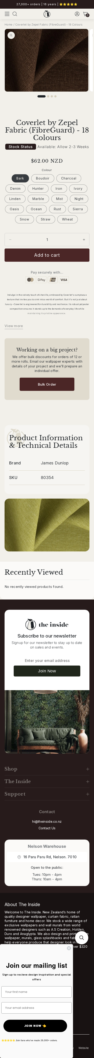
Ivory (78, 188)
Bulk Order (47, 384)
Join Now (47, 671)
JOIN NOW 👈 (35, 1025)
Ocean (36, 209)
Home (8, 24)
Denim (15, 188)
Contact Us (47, 828)
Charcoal (68, 178)
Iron (59, 188)
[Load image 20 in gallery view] (52, 96)
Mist (59, 199)
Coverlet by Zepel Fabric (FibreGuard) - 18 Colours (48, 24)
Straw (45, 219)
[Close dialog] (69, 948)
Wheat (67, 219)
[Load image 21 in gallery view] (55, 96)
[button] (7, 14)
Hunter (38, 188)
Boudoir (43, 178)
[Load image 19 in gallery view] (48, 96)
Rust (57, 209)
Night (79, 199)
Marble (38, 199)
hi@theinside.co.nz (47, 821)
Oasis (14, 209)
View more (14, 326)
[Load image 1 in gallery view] (41, 96)
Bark (20, 178)
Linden (15, 199)
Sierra (78, 209)
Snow (24, 219)
